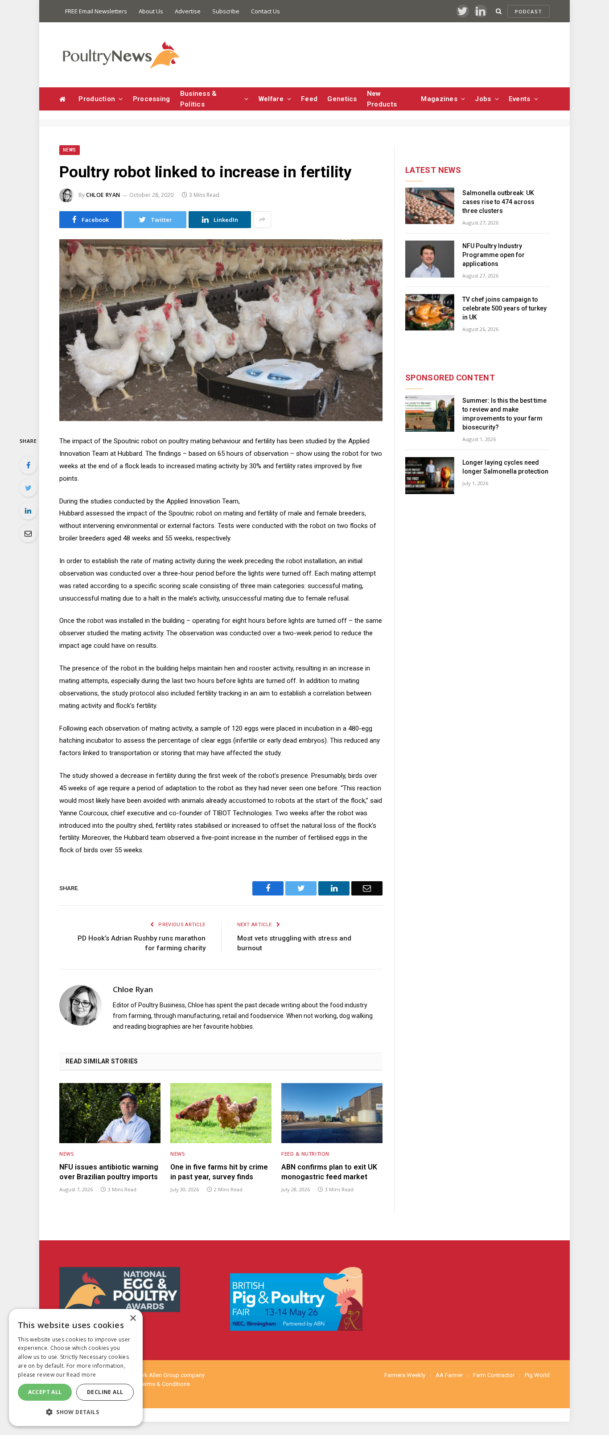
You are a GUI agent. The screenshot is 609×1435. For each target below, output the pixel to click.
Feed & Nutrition (305, 1153)
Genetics (342, 99)
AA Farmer (449, 1375)
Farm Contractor (493, 1375)
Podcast (528, 11)
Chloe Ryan (103, 195)
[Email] (28, 533)
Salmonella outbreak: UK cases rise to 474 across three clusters (498, 201)
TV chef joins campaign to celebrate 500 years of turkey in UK (504, 308)
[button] (76, 1411)
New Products (382, 99)
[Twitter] (28, 488)
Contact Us (265, 11)
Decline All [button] (105, 1392)
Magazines (439, 99)
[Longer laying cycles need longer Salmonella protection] (429, 475)
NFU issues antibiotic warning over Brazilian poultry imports (108, 1172)
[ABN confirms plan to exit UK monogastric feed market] (332, 1113)
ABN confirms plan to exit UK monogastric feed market (329, 1172)
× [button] (132, 1318)
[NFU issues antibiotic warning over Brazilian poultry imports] (109, 1113)
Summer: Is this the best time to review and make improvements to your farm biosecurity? (504, 414)
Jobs (483, 99)
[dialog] (76, 1367)
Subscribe (225, 11)
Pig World (537, 1375)
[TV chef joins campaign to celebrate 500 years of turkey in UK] (429, 312)
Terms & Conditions (165, 1384)
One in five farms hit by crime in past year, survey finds (219, 1172)
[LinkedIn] (28, 510)
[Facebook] (28, 465)
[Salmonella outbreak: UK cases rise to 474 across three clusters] (429, 206)
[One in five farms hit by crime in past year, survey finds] (221, 1113)
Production (96, 99)
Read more (81, 1374)
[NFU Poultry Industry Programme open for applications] (429, 259)
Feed (309, 99)
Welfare (271, 99)
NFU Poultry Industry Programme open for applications (493, 254)
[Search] (498, 11)
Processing (151, 99)
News (69, 149)
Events (520, 99)
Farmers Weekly (404, 1375)
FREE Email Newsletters (96, 11)
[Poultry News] (120, 55)
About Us (151, 11)
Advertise (188, 11)
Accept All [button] (45, 1392)
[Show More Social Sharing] (262, 219)
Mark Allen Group (157, 1375)
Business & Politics (198, 99)
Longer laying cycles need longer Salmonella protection (505, 467)
